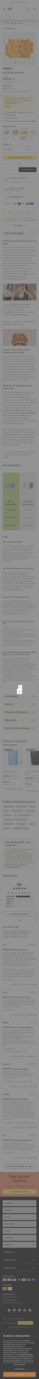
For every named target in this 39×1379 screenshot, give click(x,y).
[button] (20, 687)
